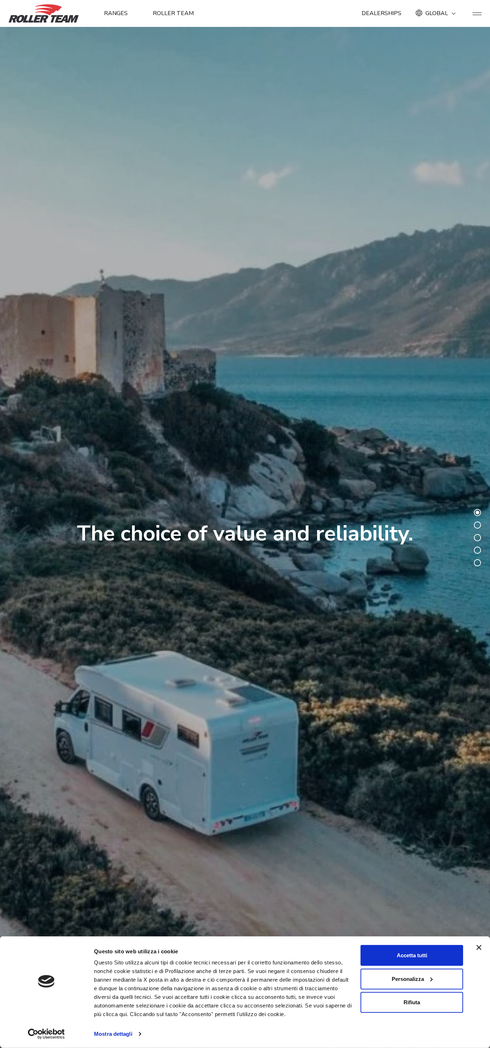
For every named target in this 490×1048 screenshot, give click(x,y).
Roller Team (173, 13)
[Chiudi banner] (478, 947)
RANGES (116, 13)
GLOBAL (436, 13)
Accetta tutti (412, 955)
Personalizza (408, 979)
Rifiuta (412, 1002)
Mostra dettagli (113, 1034)
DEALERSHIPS (381, 13)
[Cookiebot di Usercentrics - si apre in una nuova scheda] (46, 1034)
